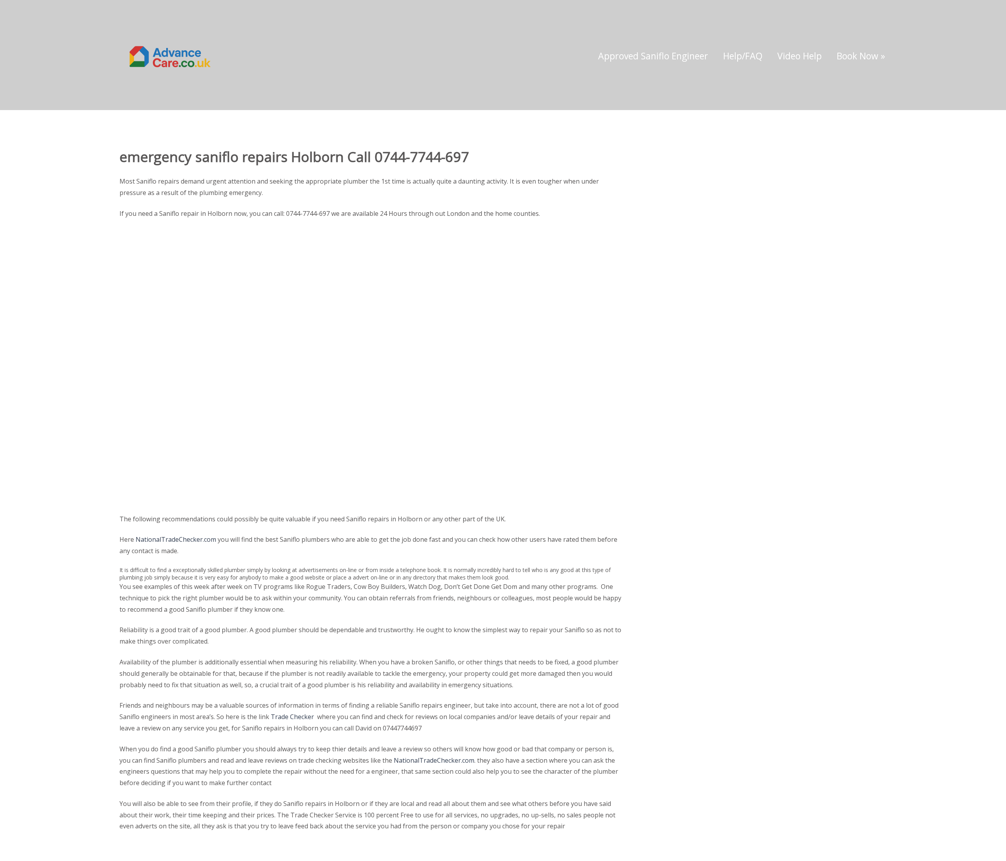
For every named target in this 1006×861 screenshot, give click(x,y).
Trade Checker (292, 716)
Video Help (799, 56)
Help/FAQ (742, 56)
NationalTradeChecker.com (176, 539)
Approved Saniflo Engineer (653, 56)
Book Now (861, 56)
